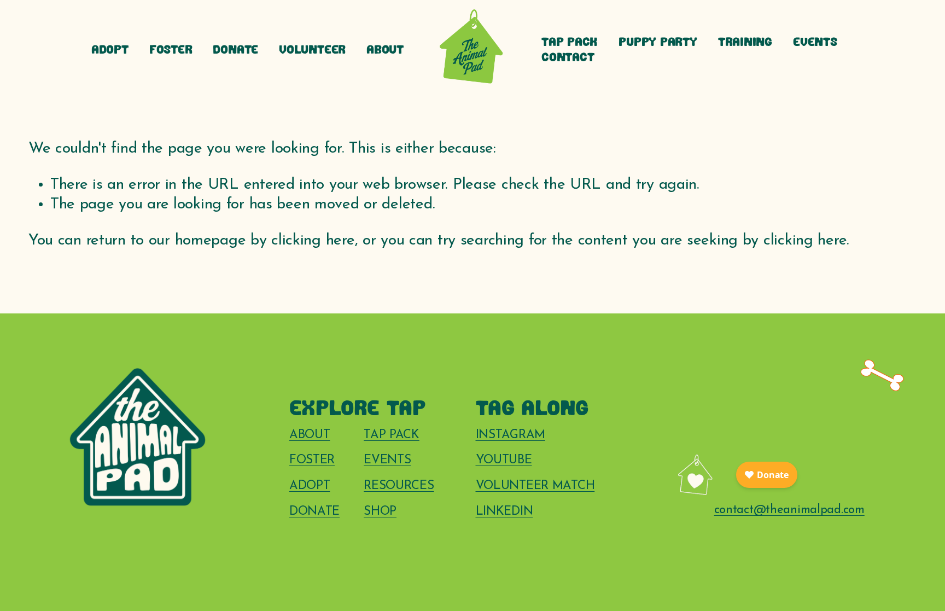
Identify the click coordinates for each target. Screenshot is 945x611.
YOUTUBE (504, 460)
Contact (567, 58)
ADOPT (309, 486)
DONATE (314, 511)
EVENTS (387, 460)
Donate (235, 50)
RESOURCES (399, 486)
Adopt (110, 50)
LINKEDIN (504, 511)
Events (815, 43)
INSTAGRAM (510, 435)
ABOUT (309, 435)
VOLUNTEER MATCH (535, 486)
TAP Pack (569, 43)
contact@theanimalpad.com (789, 510)
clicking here (312, 240)
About (385, 50)
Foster (170, 50)
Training (745, 43)
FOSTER (312, 460)
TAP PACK (391, 435)
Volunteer (312, 50)
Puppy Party (658, 43)
